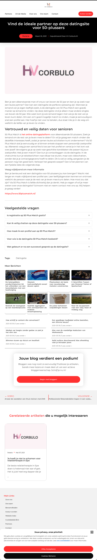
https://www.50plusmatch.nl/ (20, 193)
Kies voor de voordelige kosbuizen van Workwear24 (68, 331)
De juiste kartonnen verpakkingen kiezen (58, 307)
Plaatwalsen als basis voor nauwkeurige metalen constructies (59, 284)
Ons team (44, 14)
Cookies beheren (48, 556)
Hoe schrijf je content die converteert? (23, 320)
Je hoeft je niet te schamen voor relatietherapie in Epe (24, 459)
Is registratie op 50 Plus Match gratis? (48, 215)
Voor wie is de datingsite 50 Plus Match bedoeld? (48, 239)
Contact (55, 14)
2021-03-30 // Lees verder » (16, 324)
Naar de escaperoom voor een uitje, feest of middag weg (81, 308)
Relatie (25, 36)
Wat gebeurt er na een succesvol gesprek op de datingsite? (48, 247)
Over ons (33, 14)
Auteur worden (11, 512)
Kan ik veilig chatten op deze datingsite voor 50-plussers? (48, 223)
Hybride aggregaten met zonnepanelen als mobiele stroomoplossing (37, 309)
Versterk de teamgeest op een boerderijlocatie (15, 307)
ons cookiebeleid (63, 541)
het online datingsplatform (36, 134)
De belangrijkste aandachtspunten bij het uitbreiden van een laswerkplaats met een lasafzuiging (15, 286)
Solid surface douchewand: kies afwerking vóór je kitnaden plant (70, 341)
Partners (8, 14)
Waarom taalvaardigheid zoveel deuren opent (37, 284)
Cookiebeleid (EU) (12, 520)
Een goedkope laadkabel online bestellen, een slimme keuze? (70, 321)
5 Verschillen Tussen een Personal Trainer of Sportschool (81, 284)
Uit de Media (20, 14)
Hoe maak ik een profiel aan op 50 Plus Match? (48, 231)
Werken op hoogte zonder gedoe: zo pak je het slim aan (24, 331)
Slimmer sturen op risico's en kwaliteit (22, 340)
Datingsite (21, 258)
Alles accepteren (48, 549)
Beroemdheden (11, 508)
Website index (10, 516)
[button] (92, 532)
